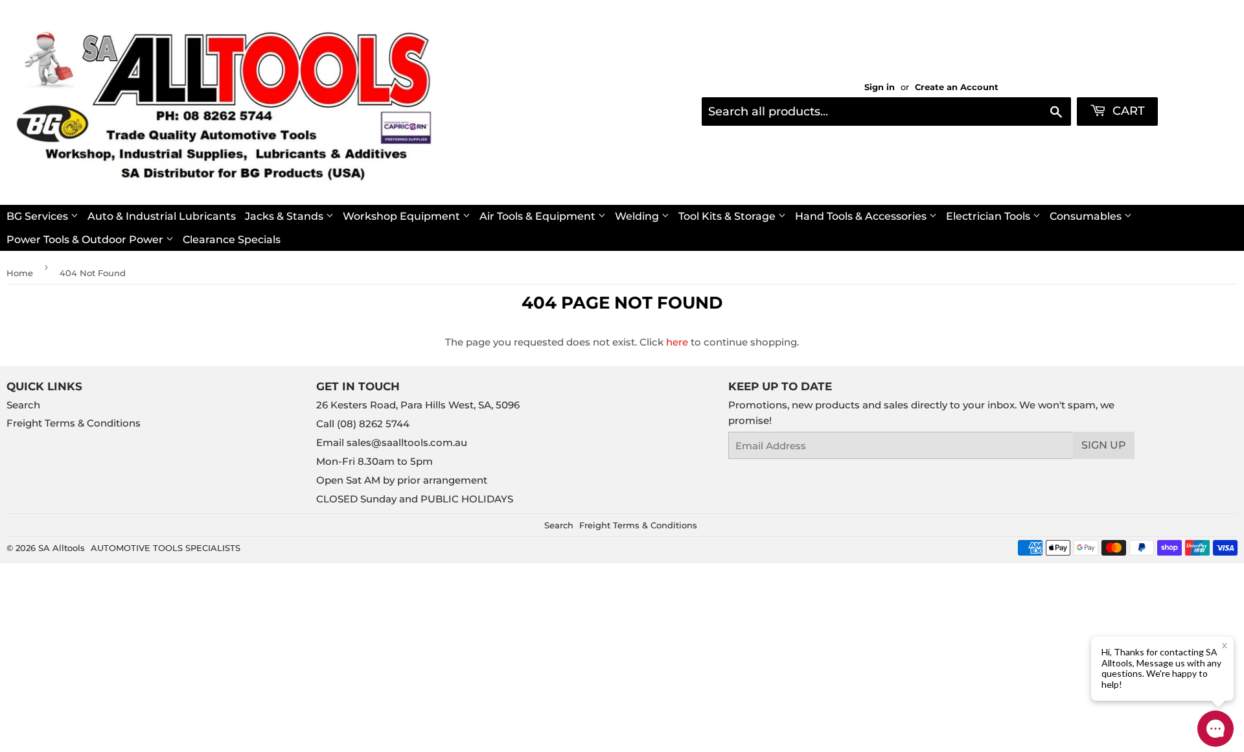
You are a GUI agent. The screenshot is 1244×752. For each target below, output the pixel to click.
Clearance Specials (232, 239)
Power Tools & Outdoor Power (86, 239)
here (677, 342)
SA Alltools (61, 548)
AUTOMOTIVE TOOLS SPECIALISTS (165, 548)
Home (19, 273)
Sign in (879, 87)
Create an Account (956, 87)
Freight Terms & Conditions (73, 423)
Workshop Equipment (403, 216)
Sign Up (1103, 445)
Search (23, 405)
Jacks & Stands (285, 216)
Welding (638, 216)
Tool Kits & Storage (728, 216)
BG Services (38, 216)
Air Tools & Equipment (538, 216)
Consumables (1087, 216)
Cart (1127, 111)
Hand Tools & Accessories (862, 216)
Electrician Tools (989, 216)
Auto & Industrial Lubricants (161, 216)
